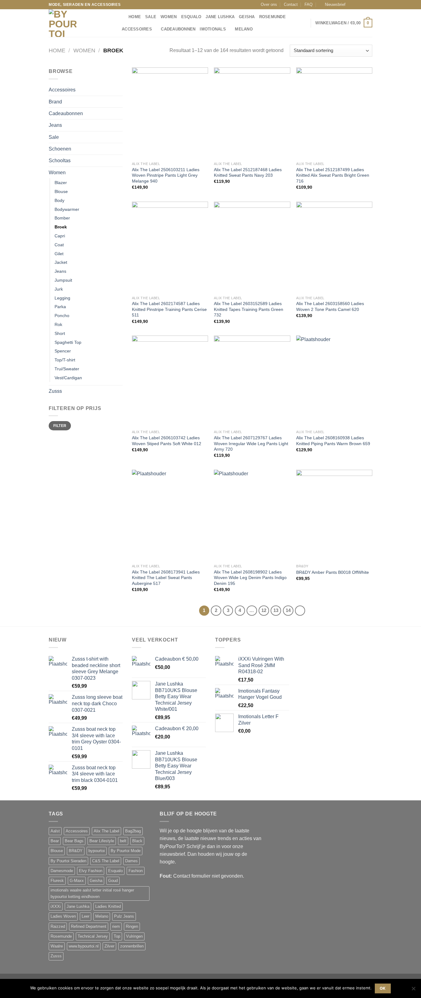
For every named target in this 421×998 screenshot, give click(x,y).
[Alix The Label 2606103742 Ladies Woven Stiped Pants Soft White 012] (170, 381)
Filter (59, 426)
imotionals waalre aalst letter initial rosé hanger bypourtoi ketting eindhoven (92, 893)
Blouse (61, 191)
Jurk (59, 289)
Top (117, 936)
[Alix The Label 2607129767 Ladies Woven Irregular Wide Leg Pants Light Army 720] (252, 381)
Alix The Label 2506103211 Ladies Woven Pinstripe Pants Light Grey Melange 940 (165, 175)
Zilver (109, 946)
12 (263, 610)
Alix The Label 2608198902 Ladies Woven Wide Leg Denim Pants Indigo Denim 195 (250, 577)
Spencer (63, 350)
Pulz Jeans (124, 916)
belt (123, 841)
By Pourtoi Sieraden (68, 861)
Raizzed (58, 926)
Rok (58, 324)
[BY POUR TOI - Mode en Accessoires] (79, 23)
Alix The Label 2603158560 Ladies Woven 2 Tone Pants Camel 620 (330, 306)
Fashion (136, 871)
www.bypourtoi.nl (84, 946)
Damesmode (62, 871)
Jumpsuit (63, 280)
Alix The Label (106, 831)
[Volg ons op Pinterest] (369, 4)
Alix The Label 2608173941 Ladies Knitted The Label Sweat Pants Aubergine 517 (166, 577)
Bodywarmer (67, 209)
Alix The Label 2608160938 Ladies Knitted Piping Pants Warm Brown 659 (333, 440)
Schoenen (60, 148)
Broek (61, 226)
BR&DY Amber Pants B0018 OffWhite (332, 572)
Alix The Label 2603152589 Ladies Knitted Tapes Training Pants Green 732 (248, 309)
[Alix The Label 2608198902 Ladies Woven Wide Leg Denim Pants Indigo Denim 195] (252, 515)
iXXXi (56, 906)
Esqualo (191, 17)
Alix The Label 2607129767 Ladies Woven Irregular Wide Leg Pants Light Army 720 (251, 443)
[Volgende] (300, 611)
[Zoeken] (122, 17)
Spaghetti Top (68, 342)
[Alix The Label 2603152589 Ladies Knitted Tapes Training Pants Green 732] (252, 247)
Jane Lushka (220, 17)
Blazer (61, 182)
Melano (244, 29)
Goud (113, 881)
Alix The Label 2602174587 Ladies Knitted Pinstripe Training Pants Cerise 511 (169, 309)
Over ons (269, 4)
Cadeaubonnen (178, 29)
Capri (60, 235)
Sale (150, 17)
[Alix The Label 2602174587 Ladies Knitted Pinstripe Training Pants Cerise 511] (170, 247)
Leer (85, 916)
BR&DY (76, 851)
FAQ (309, 4)
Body (59, 200)
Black (137, 841)
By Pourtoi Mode (126, 851)
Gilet (59, 253)
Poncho (62, 315)
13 (275, 610)
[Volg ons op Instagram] (358, 4)
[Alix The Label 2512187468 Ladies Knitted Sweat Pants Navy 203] (252, 113)
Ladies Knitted (108, 906)
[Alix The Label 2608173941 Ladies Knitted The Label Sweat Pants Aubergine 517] (170, 515)
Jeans (55, 125)
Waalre (57, 946)
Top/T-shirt (65, 359)
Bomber (62, 217)
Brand (55, 101)
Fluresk (57, 881)
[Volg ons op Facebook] (352, 4)
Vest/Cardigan (68, 377)
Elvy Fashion (90, 871)
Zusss (55, 391)
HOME (135, 17)
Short (60, 333)
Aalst (55, 831)
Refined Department (88, 926)
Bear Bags (74, 841)
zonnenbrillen (132, 946)
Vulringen (134, 936)
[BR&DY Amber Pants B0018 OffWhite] (334, 515)
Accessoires (137, 29)
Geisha (247, 17)
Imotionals (213, 29)
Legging (62, 298)
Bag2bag (133, 831)
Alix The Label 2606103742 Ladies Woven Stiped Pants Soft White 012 (166, 440)
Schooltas (60, 160)
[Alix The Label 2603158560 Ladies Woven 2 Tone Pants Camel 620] (334, 247)
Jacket (61, 262)
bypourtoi (96, 851)
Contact (291, 4)
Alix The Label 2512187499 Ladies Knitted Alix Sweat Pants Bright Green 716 (332, 175)
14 (288, 610)
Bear (55, 841)
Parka (60, 306)
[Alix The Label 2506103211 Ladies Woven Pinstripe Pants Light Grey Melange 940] (170, 113)
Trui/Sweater (67, 368)
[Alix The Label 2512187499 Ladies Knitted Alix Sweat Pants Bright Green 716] (334, 113)
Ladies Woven (63, 916)
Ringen (132, 926)
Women (169, 17)
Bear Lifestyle (101, 841)
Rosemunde (272, 17)
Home (57, 50)
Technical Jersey (93, 936)
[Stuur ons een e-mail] (364, 4)
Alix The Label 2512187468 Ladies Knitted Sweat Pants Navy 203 (248, 172)
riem (116, 926)
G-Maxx (77, 881)
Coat (59, 244)
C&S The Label (105, 861)
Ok (383, 988)
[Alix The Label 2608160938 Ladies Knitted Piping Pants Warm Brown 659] (334, 381)
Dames (131, 861)
